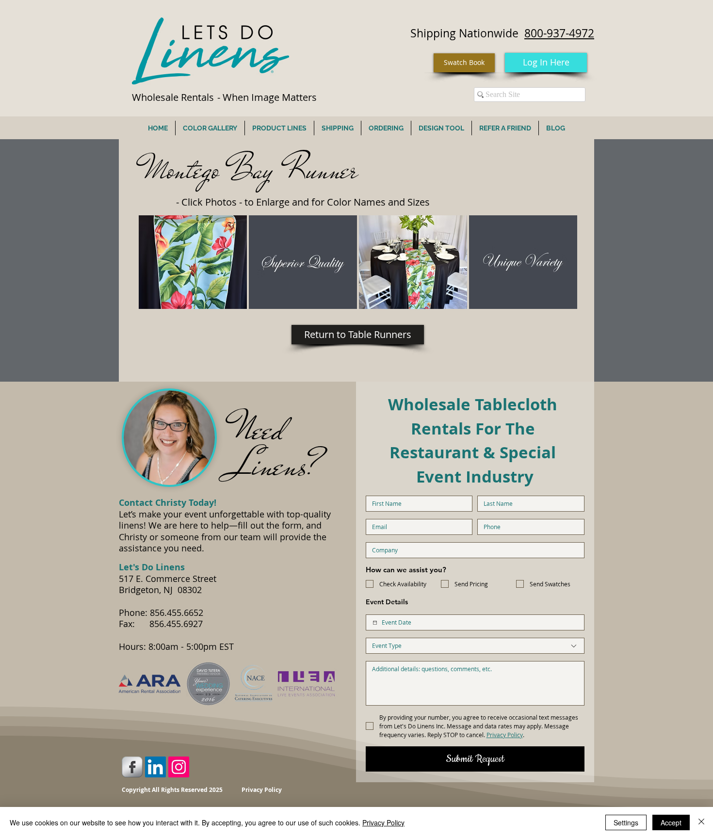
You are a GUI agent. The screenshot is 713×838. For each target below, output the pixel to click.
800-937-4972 (559, 33)
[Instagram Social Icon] (178, 767)
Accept (671, 822)
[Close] (701, 822)
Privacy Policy (383, 822)
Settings (626, 822)
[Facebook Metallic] (132, 767)
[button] (193, 262)
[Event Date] (375, 623)
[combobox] (475, 646)
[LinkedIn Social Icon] (155, 767)
